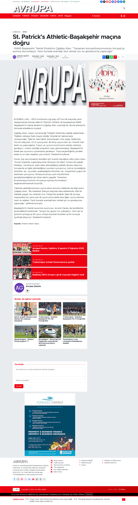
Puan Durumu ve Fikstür (62, 465)
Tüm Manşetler (59, 467)
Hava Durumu (58, 460)
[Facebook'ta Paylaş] (103, 57)
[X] (18, 479)
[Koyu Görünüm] (122, 16)
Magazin (68, 16)
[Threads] (40, 479)
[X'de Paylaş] (107, 57)
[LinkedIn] (29, 479)
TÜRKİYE (25, 16)
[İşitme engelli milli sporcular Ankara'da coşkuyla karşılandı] (25, 309)
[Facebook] (14, 479)
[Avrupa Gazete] (33, 8)
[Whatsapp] (44, 479)
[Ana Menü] (124, 16)
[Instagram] (25, 479)
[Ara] (124, 8)
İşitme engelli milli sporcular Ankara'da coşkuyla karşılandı (25, 319)
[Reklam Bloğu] (50, 424)
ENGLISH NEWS (87, 460)
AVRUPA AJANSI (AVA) (112, 460)
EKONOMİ (44, 16)
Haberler (16, 32)
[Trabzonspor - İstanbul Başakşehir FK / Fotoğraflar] (74, 309)
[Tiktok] (36, 479)
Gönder (19, 386)
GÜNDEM (16, 16)
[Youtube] (33, 479)
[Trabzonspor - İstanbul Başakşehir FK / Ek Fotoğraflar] (50, 309)
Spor (25, 32)
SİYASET (35, 16)
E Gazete (96, 16)
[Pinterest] (22, 479)
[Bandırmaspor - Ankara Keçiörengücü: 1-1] (25, 331)
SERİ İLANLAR (86, 463)
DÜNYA (53, 16)
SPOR (60, 16)
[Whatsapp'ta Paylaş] (111, 57)
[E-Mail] (27, 291)
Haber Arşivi (58, 472)
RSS (17, 489)
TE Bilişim (122, 489)
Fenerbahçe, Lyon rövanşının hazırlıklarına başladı (72, 341)
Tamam (89, 494)
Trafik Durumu (59, 463)
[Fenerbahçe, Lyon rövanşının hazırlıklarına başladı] (74, 331)
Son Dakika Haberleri (61, 469)
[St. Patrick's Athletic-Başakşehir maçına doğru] (50, 84)
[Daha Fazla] (115, 57)
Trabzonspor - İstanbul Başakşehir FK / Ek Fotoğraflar (48, 319)
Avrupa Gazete (33, 286)
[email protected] (36, 474)
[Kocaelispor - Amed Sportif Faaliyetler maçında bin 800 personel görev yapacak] (50, 331)
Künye (83, 465)
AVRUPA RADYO (110, 463)
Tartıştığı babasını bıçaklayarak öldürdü (94, 499)
